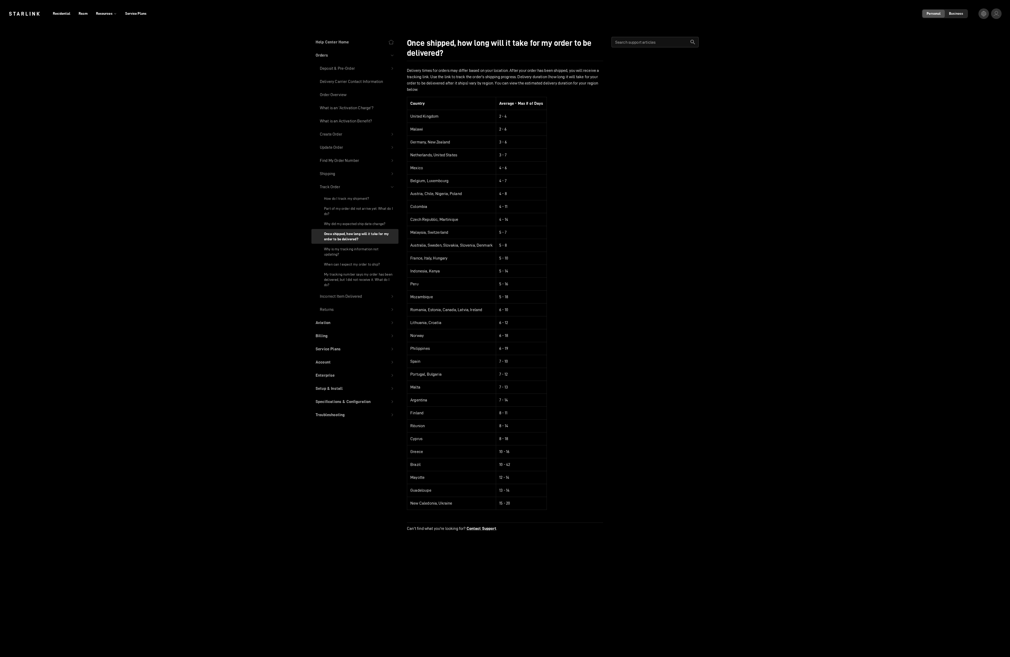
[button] (354, 55)
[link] (24, 13)
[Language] (983, 13)
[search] (693, 42)
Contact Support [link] (481, 528)
